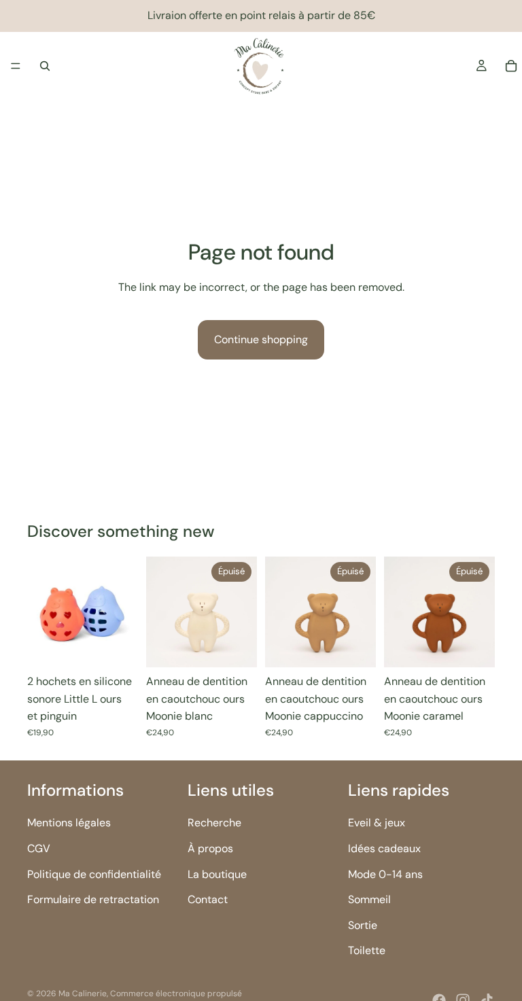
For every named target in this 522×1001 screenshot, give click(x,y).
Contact (208, 899)
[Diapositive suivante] (123, 612)
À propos (210, 848)
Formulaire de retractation (93, 899)
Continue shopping (261, 339)
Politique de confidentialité (94, 873)
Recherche (214, 822)
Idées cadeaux (384, 848)
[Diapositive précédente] (42, 612)
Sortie (362, 924)
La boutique (217, 873)
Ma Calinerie (82, 993)
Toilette (366, 950)
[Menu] (15, 66)
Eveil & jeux (376, 822)
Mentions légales (69, 822)
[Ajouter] (117, 646)
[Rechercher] (45, 66)
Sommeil (369, 899)
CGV (38, 848)
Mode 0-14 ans (385, 873)
